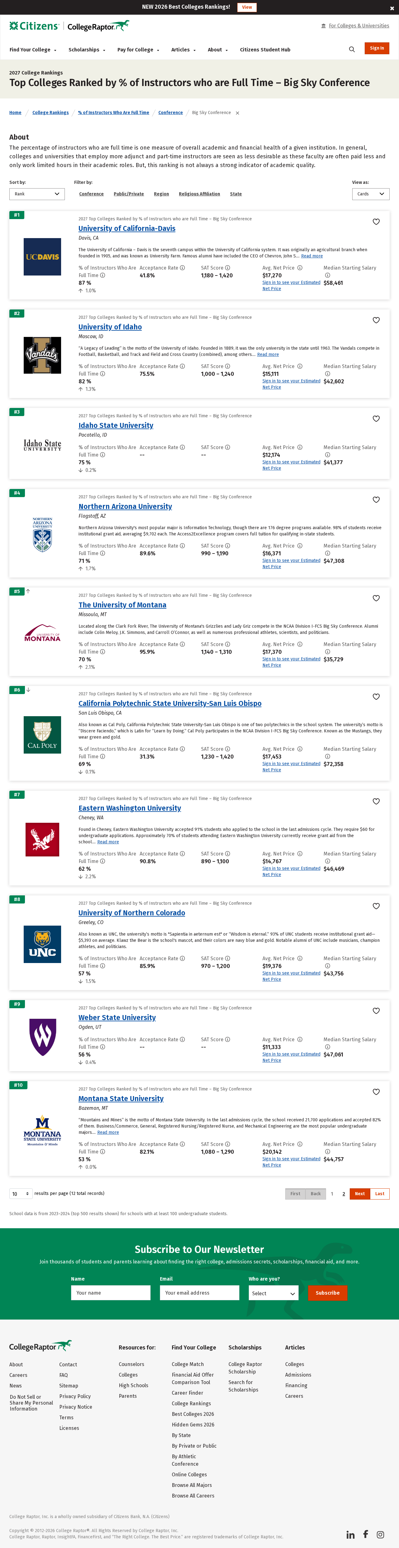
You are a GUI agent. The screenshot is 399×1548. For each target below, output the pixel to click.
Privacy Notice (75, 1407)
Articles (181, 50)
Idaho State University (116, 425)
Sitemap (68, 1386)
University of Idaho (110, 327)
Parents (128, 1396)
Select (259, 1293)
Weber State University (117, 1017)
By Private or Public (194, 1446)
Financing (296, 1385)
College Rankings (50, 112)
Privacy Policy (75, 1396)
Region (161, 194)
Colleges (128, 1375)
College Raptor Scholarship (245, 1368)
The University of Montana (122, 605)
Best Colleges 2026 (193, 1414)
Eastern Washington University (130, 808)
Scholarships (85, 50)
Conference (170, 112)
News (15, 1386)
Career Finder (187, 1393)
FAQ (63, 1375)
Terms (66, 1418)
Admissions (298, 1375)
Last (379, 1193)
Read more (312, 256)
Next (360, 1193)
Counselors (131, 1364)
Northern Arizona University (125, 506)
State (236, 194)
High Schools (133, 1385)
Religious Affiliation (199, 194)
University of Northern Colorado (132, 912)
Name (78, 1279)
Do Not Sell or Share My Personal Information (31, 1403)
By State (181, 1435)
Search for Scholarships (243, 1386)
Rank (20, 194)
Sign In (377, 48)
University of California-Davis (127, 228)
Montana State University (121, 1098)
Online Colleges (189, 1475)
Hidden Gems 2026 (193, 1425)
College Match (188, 1364)
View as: (360, 182)
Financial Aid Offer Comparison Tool (193, 1378)
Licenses (69, 1428)
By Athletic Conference (185, 1460)
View (247, 7)
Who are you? (264, 1279)
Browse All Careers (193, 1496)
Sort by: (17, 182)
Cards (363, 194)
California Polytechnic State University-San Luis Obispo (170, 703)
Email (166, 1279)
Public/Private (129, 194)
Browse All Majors (192, 1485)
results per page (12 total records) (69, 1193)
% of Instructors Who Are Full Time (113, 112)
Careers (18, 1375)
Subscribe (328, 1293)
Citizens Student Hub (265, 50)
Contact (68, 1365)
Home (15, 112)
